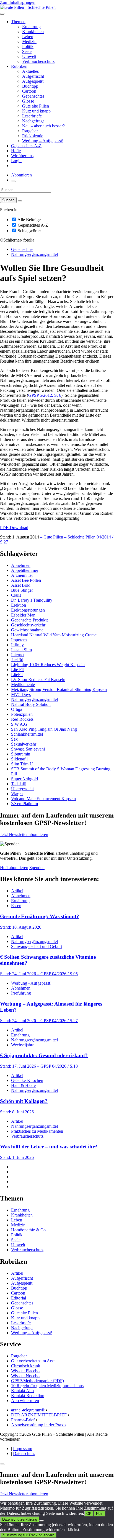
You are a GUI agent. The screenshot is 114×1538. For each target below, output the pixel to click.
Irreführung (21, 993)
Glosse (28, 101)
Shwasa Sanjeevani (28, 749)
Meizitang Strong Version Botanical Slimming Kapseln (59, 689)
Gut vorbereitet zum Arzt (33, 1361)
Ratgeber (30, 130)
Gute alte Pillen (35, 106)
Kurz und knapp (36, 111)
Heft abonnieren (14, 867)
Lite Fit (17, 669)
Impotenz (19, 639)
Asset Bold (20, 585)
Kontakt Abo (22, 1390)
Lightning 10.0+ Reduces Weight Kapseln (48, 664)
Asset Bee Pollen (26, 580)
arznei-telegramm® (28, 1410)
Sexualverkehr (23, 744)
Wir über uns (22, 155)
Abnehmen (20, 565)
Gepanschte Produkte (29, 620)
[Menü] (2, 14)
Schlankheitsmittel (27, 734)
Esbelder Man (23, 615)
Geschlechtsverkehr (28, 625)
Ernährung (31, 26)
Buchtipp (30, 86)
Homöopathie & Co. (29, 1230)
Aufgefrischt (33, 76)
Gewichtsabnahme (27, 630)
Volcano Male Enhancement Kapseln (43, 798)
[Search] (20, 201)
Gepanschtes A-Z (26, 145)
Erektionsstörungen (28, 610)
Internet (17, 654)
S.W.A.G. (19, 724)
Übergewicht (22, 788)
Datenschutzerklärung (19, 1519)
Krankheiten (33, 31)
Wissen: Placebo (25, 1370)
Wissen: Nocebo (25, 1375)
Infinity (17, 644)
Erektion (18, 605)
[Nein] (41, 1520)
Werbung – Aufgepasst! (42, 140)
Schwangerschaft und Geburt (36, 946)
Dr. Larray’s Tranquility (31, 600)
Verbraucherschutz (38, 61)
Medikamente (23, 684)
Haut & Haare (23, 1085)
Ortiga (16, 709)
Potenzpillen (22, 714)
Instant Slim (21, 649)
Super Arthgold (24, 778)
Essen (16, 905)
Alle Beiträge (29, 219)
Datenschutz (24, 1453)
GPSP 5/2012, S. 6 (44, 395)
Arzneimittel (22, 575)
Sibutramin (20, 754)
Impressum (22, 1448)
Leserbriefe (32, 116)
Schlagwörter (29, 230)
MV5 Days (21, 694)
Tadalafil (18, 783)
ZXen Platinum (24, 803)
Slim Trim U (22, 764)
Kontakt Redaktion (27, 1395)
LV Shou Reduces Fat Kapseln (38, 679)
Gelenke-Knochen (27, 1080)
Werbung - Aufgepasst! (31, 983)
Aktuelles (30, 71)
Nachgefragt (33, 121)
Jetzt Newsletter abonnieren (24, 834)
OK (89, 1514)
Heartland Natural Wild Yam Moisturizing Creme (54, 635)
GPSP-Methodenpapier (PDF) (37, 1380)
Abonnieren (21, 175)
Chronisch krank (25, 1365)
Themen (18, 21)
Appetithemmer (24, 570)
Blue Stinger (22, 590)
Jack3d (17, 659)
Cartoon (29, 91)
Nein (99, 1514)
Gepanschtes (33, 96)
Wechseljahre (22, 1045)
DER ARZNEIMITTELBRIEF (39, 1415)
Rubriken (19, 66)
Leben (27, 36)
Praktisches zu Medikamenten (37, 1131)
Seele (27, 51)
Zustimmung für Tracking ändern (28, 1535)
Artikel (17, 890)
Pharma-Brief (23, 1420)
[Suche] (13, 181)
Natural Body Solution (31, 704)
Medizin (29, 41)
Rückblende (32, 135)
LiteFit (17, 674)
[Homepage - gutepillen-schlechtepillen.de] (28, 7)
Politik (27, 46)
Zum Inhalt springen (17, 2)
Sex (14, 739)
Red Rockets (22, 719)
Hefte (16, 150)
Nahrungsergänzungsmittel (34, 254)
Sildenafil (19, 759)
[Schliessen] (2, 1464)
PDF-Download (14, 527)
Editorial (18, 1298)
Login (16, 160)
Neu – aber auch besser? (43, 126)
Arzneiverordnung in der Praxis (38, 1424)
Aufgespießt (32, 81)
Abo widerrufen (25, 1400)
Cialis (16, 595)
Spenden (37, 867)
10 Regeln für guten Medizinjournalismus (47, 1385)
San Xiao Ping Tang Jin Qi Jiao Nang (44, 729)
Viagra (17, 793)
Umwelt (29, 56)
